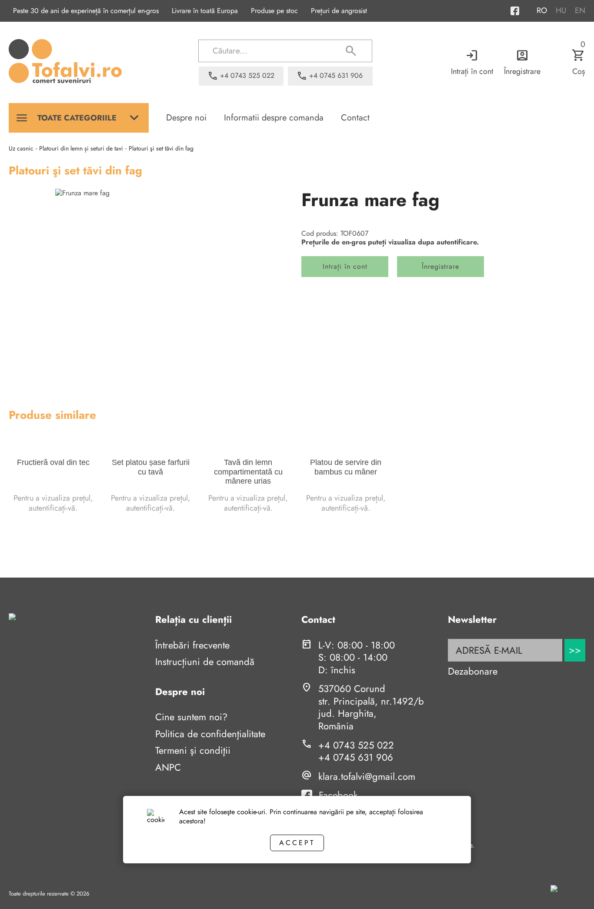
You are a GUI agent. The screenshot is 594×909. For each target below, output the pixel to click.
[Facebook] (524, 11)
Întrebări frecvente (192, 645)
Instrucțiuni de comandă (204, 661)
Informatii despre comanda (274, 117)
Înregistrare (522, 62)
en (580, 11)
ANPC (168, 767)
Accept (297, 843)
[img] (151, 284)
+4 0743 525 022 (356, 745)
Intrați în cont (472, 62)
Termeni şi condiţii (192, 750)
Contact (355, 117)
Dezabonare (472, 671)
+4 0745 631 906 (355, 757)
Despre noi (186, 117)
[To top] (573, 890)
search (351, 51)
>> (575, 650)
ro (542, 11)
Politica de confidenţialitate (210, 734)
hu (561, 11)
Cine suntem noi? (191, 717)
